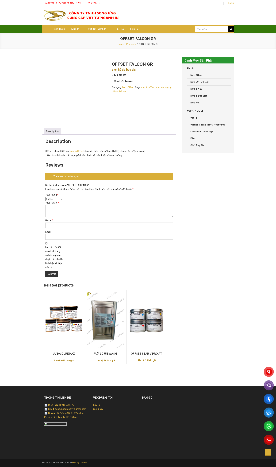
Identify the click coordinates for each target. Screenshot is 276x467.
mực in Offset (77, 151)
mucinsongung (164, 87)
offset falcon (119, 91)
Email (49, 232)
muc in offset (148, 87)
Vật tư (193, 118)
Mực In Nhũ (196, 89)
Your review (52, 203)
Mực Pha (194, 102)
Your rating (51, 194)
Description (52, 131)
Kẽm (192, 138)
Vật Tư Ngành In (97, 29)
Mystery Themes (79, 463)
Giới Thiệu (59, 29)
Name (49, 220)
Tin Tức (119, 29)
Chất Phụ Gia (197, 145)
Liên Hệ (134, 29)
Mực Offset (128, 87)
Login (231, 3)
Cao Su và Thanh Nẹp (201, 131)
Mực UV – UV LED (199, 82)
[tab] (52, 131)
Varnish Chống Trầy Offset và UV (207, 124)
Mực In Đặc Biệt (198, 95)
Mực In (75, 29)
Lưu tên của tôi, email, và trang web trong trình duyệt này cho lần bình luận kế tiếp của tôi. (54, 257)
